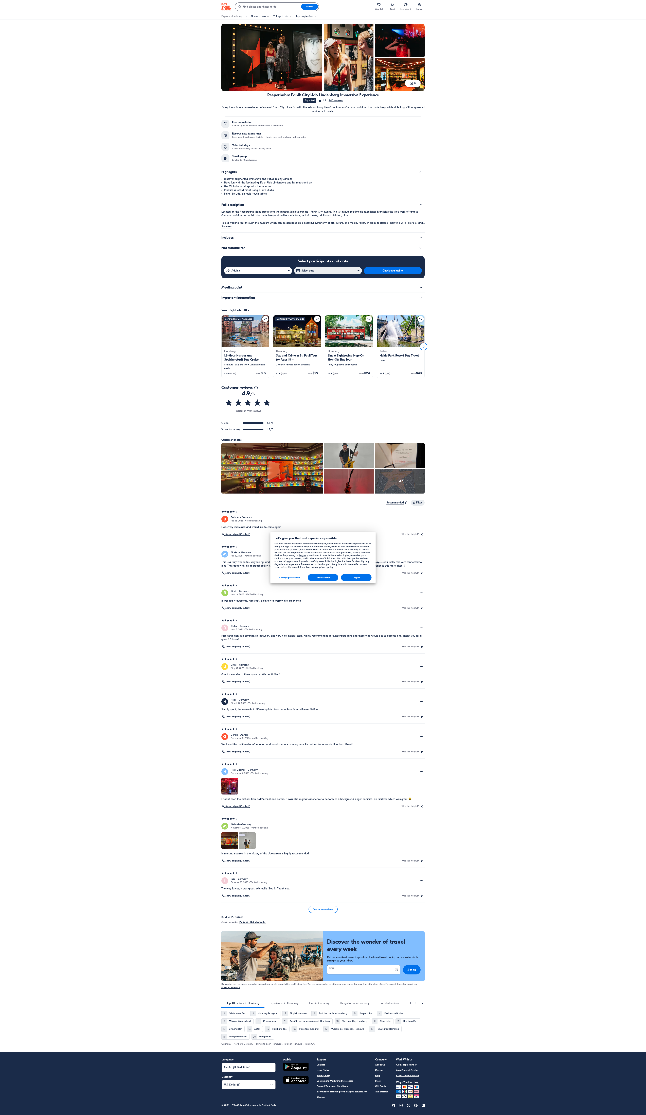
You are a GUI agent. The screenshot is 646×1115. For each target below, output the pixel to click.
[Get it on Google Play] (296, 1067)
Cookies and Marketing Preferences (335, 1080)
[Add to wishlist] (265, 319)
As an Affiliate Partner (407, 1075)
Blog (377, 1075)
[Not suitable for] (421, 248)
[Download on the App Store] (296, 1080)
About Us (380, 1064)
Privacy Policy (323, 1075)
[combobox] (268, 6)
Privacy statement (230, 987)
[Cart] (392, 4)
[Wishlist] (379, 4)
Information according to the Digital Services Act (342, 1091)
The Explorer (381, 1091)
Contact (321, 1064)
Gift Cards (380, 1086)
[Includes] (421, 237)
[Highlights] (421, 172)
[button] (330, 100)
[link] (245, 346)
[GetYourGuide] (226, 6)
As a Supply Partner (406, 1064)
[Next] (423, 346)
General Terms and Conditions (332, 1086)
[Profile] (419, 4)
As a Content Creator (407, 1070)
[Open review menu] (422, 519)
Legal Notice (323, 1070)
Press (378, 1080)
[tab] (242, 1003)
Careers (379, 1070)
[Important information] (421, 297)
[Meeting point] (421, 287)
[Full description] (421, 205)
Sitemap (321, 1097)
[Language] (405, 4)
